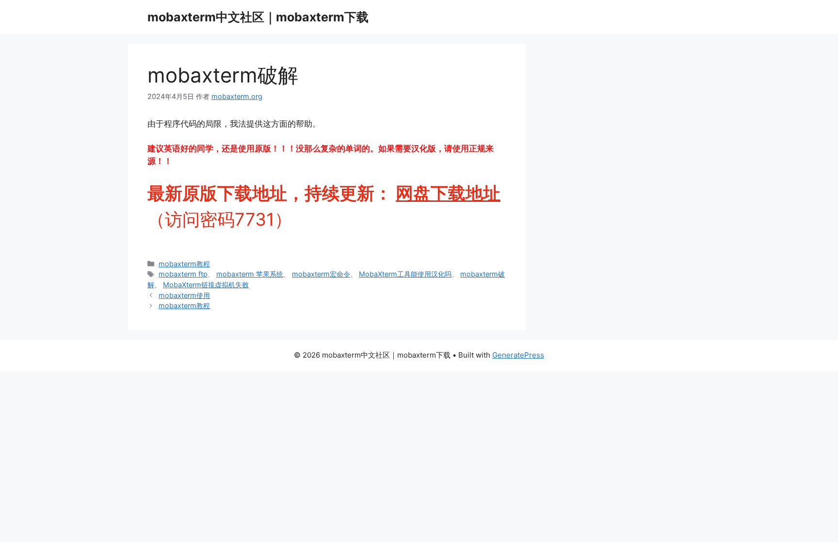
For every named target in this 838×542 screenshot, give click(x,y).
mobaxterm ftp (183, 274)
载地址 (474, 193)
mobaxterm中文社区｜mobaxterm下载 (258, 17)
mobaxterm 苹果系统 (249, 274)
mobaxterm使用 (184, 295)
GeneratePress (518, 355)
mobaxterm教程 (184, 264)
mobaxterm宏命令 (321, 274)
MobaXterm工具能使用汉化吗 (405, 274)
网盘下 (422, 193)
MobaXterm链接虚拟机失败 (206, 284)
